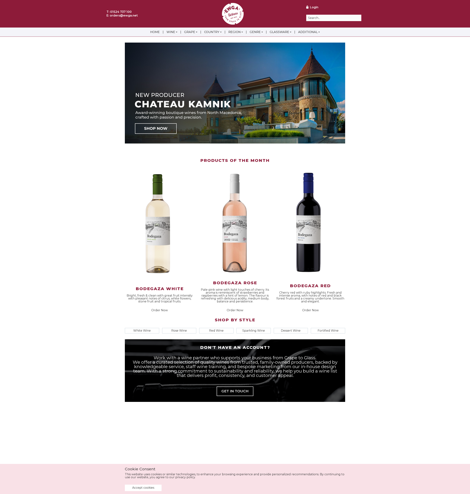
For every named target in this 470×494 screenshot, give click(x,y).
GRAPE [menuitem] (189, 32)
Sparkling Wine (253, 330)
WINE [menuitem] (171, 32)
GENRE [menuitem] (255, 32)
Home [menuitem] (155, 32)
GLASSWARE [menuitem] (279, 32)
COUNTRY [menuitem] (211, 32)
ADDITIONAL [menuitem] (308, 32)
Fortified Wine (328, 330)
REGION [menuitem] (234, 32)
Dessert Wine (291, 330)
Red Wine (216, 330)
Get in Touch (235, 391)
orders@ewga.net (124, 15)
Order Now (159, 310)
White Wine (142, 330)
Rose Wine (179, 330)
